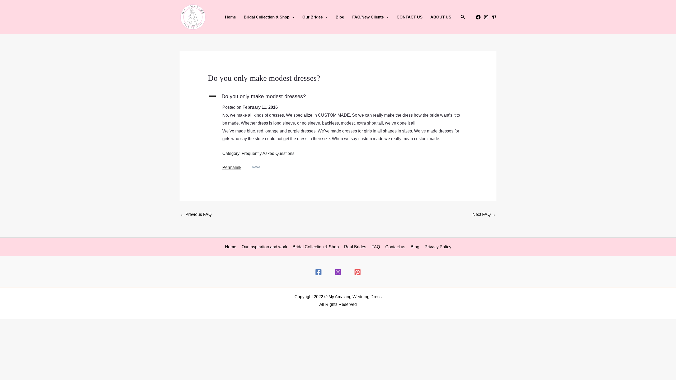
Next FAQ (484, 214)
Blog (340, 17)
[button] (291, 17)
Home (230, 17)
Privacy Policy (438, 247)
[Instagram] (486, 17)
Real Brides (355, 247)
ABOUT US (440, 17)
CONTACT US (409, 17)
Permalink (231, 167)
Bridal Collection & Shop (316, 247)
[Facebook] (478, 17)
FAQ (376, 247)
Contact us (395, 247)
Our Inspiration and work (264, 247)
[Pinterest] (494, 17)
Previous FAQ (196, 214)
